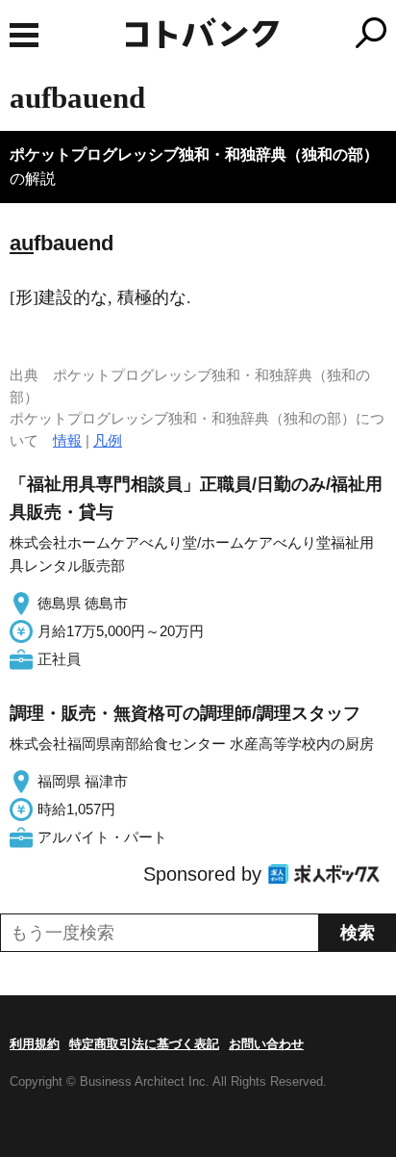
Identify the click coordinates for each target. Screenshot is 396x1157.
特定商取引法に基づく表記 (144, 1044)
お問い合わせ (266, 1044)
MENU (24, 35)
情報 (67, 440)
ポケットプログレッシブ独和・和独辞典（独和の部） (194, 154)
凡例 (107, 440)
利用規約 (35, 1044)
